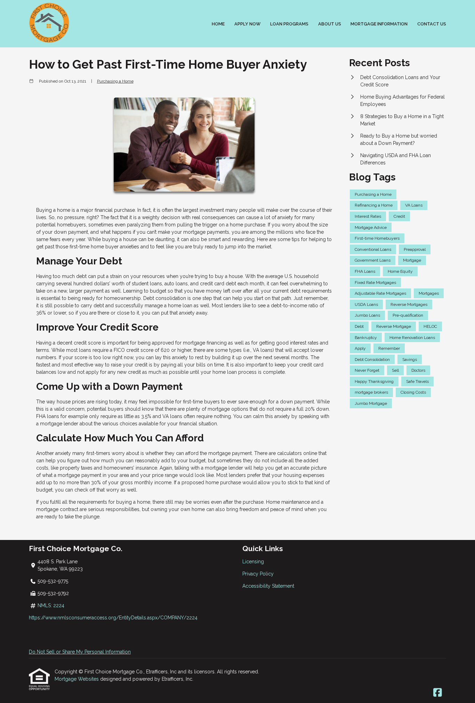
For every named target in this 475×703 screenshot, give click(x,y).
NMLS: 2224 (51, 605)
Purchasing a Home (115, 81)
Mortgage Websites (77, 679)
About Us (329, 23)
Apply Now (247, 23)
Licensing (253, 561)
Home (218, 23)
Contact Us (431, 23)
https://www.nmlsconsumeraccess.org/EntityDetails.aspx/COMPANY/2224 (113, 617)
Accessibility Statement (268, 586)
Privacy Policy (258, 574)
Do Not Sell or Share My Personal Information (80, 652)
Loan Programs (289, 23)
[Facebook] (438, 693)
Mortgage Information (379, 23)
